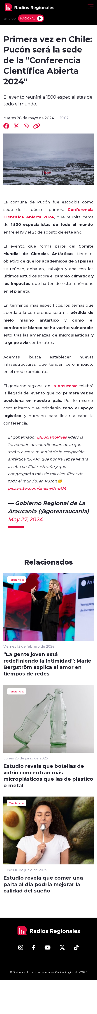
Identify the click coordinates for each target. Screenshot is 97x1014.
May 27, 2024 (25, 519)
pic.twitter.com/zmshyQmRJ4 (37, 488)
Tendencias (16, 579)
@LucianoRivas (52, 436)
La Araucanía (64, 385)
